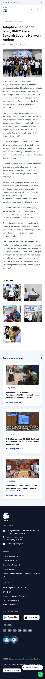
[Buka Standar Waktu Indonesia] (41, 2)
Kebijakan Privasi (34, 664)
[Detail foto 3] (12, 313)
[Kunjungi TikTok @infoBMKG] (25, 630)
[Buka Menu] (40, 9)
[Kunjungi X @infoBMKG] (15, 630)
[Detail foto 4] (33, 313)
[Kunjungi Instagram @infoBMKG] (20, 630)
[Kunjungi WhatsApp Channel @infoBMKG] (30, 630)
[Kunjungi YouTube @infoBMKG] (4, 630)
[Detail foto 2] (33, 292)
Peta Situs (6, 664)
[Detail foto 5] (12, 334)
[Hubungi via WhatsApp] (40, 674)
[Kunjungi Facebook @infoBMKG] (10, 630)
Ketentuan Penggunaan (19, 664)
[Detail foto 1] (12, 292)
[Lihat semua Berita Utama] (40, 358)
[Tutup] (41, 667)
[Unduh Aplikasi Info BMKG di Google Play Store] (12, 617)
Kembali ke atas (13, 670)
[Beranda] (5, 9)
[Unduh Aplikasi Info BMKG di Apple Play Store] (32, 617)
